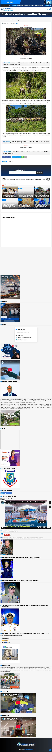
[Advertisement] (4, 253)
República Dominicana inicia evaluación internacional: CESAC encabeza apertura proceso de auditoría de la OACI (41, 206)
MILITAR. (10, 161)
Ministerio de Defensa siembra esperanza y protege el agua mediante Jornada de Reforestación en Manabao (26, 195)
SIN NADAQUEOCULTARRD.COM (28, 749)
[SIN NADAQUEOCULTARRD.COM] (26, 746)
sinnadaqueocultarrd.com (23, 339)
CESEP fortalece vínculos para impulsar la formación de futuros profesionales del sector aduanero (25, 207)
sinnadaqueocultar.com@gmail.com (25, 337)
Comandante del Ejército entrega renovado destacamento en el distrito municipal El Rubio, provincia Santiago (42, 195)
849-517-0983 (20, 335)
